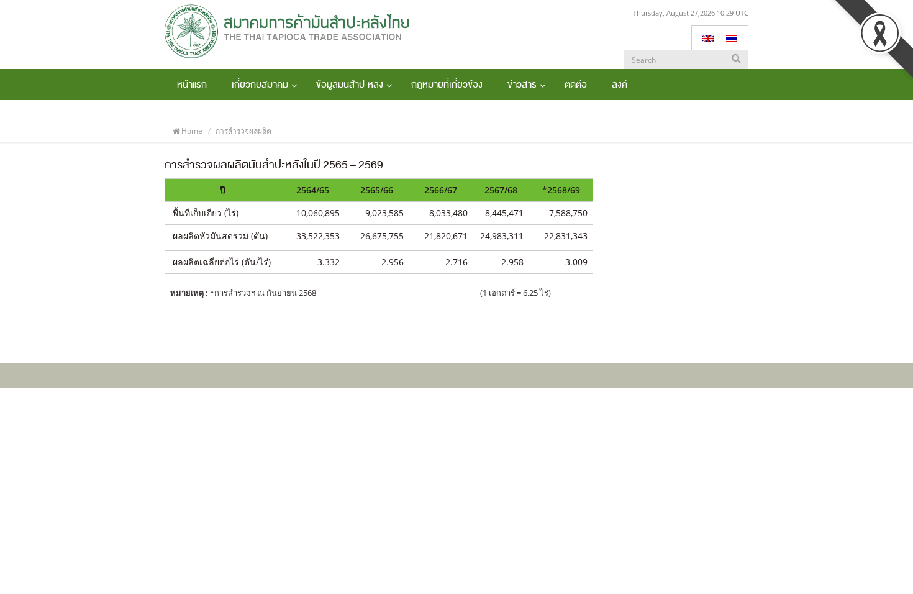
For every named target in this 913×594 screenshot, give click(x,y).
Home (191, 131)
